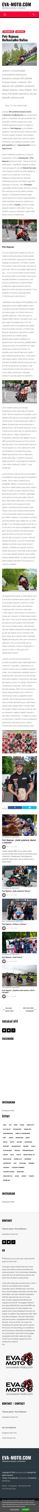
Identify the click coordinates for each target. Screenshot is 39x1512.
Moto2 (5, 1142)
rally (12, 1154)
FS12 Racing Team (9, 1489)
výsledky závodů (8, 1171)
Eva (7, 847)
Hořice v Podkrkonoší (22, 1133)
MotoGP (19, 1142)
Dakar (22, 1125)
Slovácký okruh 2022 (9, 1009)
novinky (26, 1146)
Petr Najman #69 (8, 31)
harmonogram (8, 1133)
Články (4, 1486)
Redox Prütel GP (29, 1154)
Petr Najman (7, 1150)
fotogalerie (17, 1129)
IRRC (4, 1137)
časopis (31, 1176)
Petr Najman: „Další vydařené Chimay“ (16, 891)
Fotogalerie (13, 1486)
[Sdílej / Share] (15, 807)
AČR (10, 1125)
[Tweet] (29, 807)
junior (11, 1137)
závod (17, 1176)
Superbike (27, 1159)
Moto (3, 921)
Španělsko (6, 1180)
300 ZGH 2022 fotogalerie (28, 1009)
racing (5, 1154)
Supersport (7, 1163)
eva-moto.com (16, 4)
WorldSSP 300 (7, 1176)
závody (24, 1176)
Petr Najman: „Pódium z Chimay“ (14, 924)
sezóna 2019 (18, 1159)
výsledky (6, 1167)
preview (17, 1150)
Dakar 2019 (30, 1125)
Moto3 (12, 1142)
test (15, 1163)
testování (22, 1163)
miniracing (19, 1137)
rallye (19, 1154)
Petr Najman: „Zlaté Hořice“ (12, 957)
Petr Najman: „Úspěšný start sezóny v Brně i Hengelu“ (18, 991)
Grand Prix (27, 1129)
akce (4, 1125)
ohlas (33, 1146)
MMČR (28, 1137)
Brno (15, 1125)
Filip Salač (7, 1129)
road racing (7, 1159)
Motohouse (28, 1142)
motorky (6, 1146)
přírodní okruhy (27, 1150)
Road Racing (20, 31)
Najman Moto (16, 1146)
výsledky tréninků (18, 1167)
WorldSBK (20, 1171)
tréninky (31, 1163)
